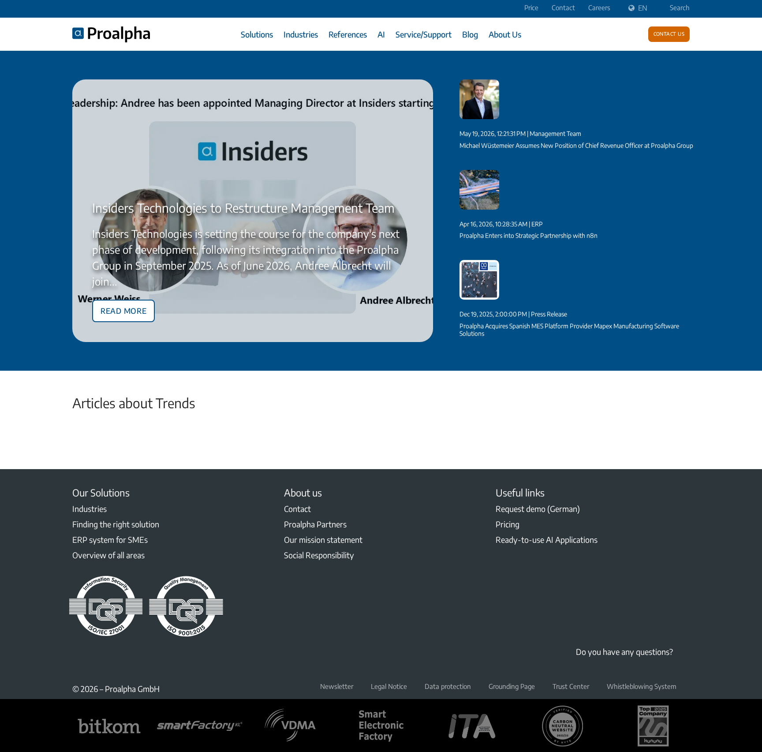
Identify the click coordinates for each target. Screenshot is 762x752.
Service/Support (424, 34)
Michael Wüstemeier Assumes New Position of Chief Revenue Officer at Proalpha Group (576, 145)
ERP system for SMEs (110, 539)
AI (381, 34)
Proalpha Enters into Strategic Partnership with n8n (528, 235)
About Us (505, 34)
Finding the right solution (115, 524)
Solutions (257, 34)
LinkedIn (77, 660)
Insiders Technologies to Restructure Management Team (243, 207)
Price (531, 7)
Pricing (507, 524)
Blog (470, 34)
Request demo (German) (538, 509)
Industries (301, 34)
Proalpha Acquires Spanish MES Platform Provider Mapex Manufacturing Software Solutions (569, 329)
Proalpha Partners (315, 524)
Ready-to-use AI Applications (547, 539)
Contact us (669, 33)
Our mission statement (323, 539)
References (348, 34)
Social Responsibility (319, 555)
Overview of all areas (108, 555)
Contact (563, 7)
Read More (123, 309)
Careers (599, 7)
